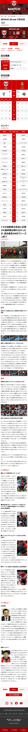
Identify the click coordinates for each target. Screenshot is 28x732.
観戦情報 (5, 44)
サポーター (15, 713)
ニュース (2, 713)
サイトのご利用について (17, 719)
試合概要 (10, 48)
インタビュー (20, 50)
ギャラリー (22, 44)
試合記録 (17, 48)
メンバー (3, 50)
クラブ (9, 713)
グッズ (26, 713)
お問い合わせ (8, 719)
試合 (6, 713)
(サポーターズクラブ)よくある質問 (14, 720)
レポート (14, 44)
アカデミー (21, 713)
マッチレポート (10, 50)
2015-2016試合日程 (14, 695)
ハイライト (3, 48)
